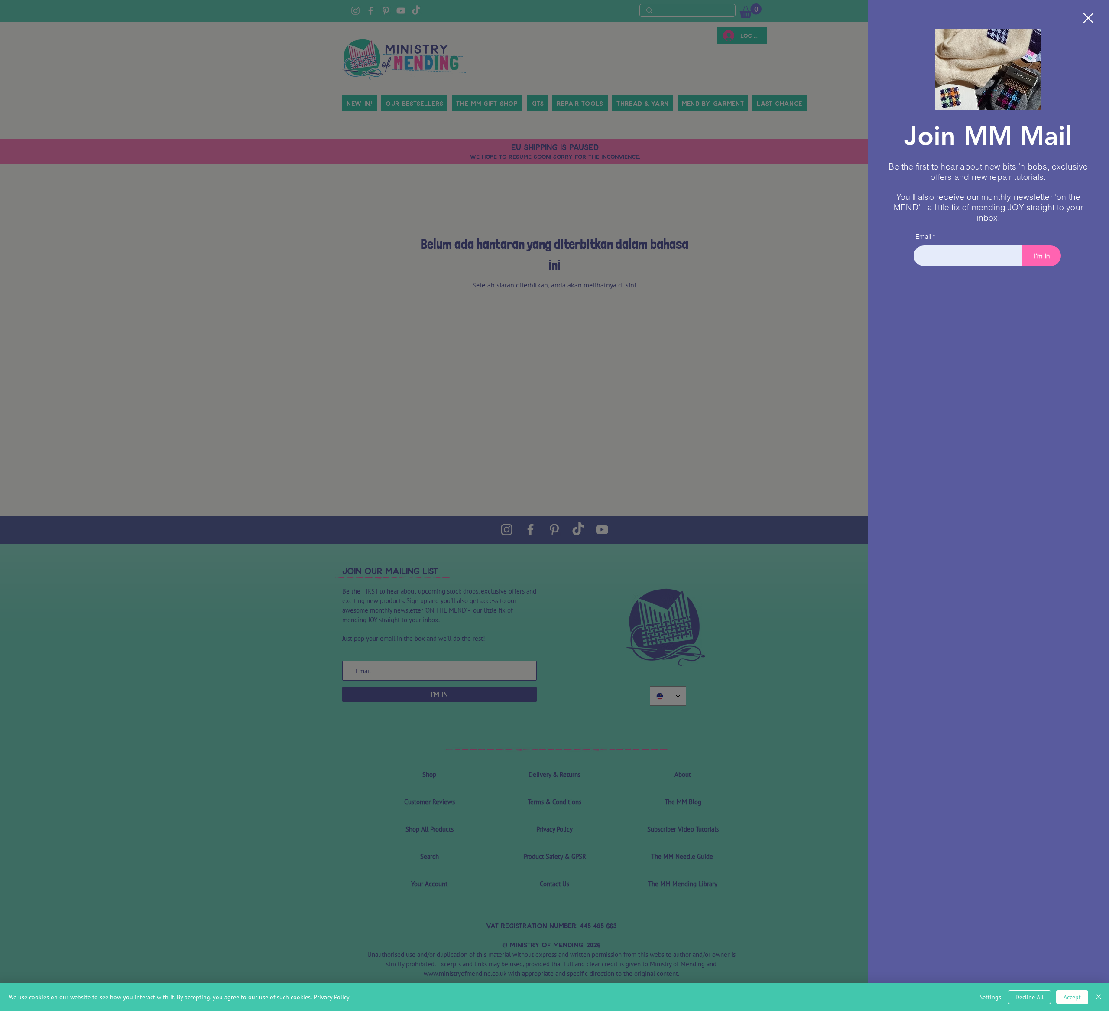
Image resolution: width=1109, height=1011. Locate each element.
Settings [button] (990, 997)
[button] (1088, 18)
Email (923, 236)
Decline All (1029, 997)
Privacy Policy (332, 997)
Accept (1072, 997)
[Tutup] (1098, 997)
